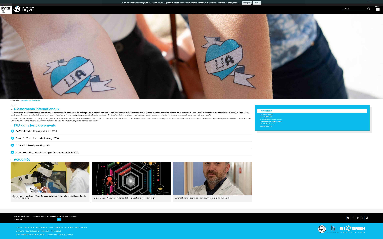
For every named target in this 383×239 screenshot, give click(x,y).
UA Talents (20, 231)
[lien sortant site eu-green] (354, 229)
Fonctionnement (266, 117)
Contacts (59, 228)
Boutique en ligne (32, 231)
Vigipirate (69, 235)
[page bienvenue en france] (321, 231)
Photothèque (56, 231)
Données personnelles (55, 235)
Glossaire (19, 228)
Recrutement (41, 228)
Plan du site (29, 228)
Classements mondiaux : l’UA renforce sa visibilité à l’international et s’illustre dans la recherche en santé (49, 197)
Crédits (50, 228)
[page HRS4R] (332, 231)
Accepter (247, 2)
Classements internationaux (271, 121)
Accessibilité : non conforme (76, 228)
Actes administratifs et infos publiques (30, 235)
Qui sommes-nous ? (267, 114)
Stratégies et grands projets (271, 119)
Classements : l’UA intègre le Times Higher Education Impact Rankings (124, 198)
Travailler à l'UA (266, 126)
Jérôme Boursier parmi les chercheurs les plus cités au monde (202, 198)
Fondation (45, 231)
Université (15, 100)
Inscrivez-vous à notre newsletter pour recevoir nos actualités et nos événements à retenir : (45, 216)
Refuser (257, 2)
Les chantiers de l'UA (267, 124)
